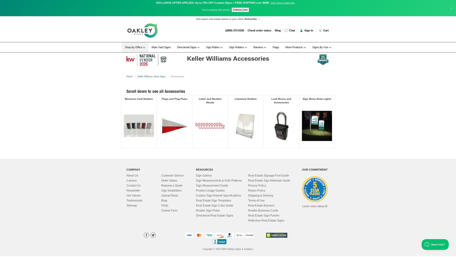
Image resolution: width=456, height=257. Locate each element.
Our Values (133, 195)
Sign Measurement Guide (212, 185)
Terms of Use (256, 200)
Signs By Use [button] (320, 47)
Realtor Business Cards (263, 210)
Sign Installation (171, 190)
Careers (131, 180)
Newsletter (133, 190)
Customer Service (172, 175)
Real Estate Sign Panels (263, 215)
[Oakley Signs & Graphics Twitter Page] (153, 235)
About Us (132, 175)
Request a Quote (172, 185)
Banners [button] (258, 47)
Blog (278, 30)
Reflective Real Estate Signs (266, 220)
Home (129, 76)
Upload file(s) (169, 195)
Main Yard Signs (161, 47)
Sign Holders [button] (237, 47)
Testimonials (134, 200)
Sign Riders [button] (213, 47)
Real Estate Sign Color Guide (214, 205)
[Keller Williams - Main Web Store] (149, 59)
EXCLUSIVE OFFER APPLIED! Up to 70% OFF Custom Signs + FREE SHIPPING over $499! (212, 2)
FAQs (164, 205)
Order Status (169, 180)
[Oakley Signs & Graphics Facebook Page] (146, 235)
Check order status (259, 30)
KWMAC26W (240, 9)
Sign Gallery (204, 175)
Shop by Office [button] (134, 47)
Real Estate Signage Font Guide (268, 175)
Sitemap (131, 205)
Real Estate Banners (261, 205)
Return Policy (256, 190)
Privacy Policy (257, 185)
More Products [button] (295, 47)
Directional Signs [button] (187, 47)
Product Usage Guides (210, 190)
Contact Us (133, 185)
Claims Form (169, 210)
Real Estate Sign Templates (213, 200)
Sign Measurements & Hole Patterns (219, 180)
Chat (291, 30)
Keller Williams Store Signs (152, 76)
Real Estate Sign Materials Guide (269, 180)
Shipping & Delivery (260, 195)
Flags (276, 47)
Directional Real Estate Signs (214, 215)
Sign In (308, 30)
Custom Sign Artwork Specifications (218, 195)
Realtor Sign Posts (208, 210)
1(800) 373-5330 (234, 30)
